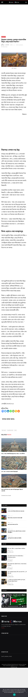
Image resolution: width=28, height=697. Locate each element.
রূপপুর (15, 430)
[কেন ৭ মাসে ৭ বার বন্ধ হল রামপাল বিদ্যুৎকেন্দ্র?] (14, 463)
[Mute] (22, 606)
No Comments (20, 44)
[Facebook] (2, 411)
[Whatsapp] (10, 411)
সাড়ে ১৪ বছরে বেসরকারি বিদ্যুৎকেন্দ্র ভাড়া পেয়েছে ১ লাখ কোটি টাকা (13, 453)
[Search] (26, 2)
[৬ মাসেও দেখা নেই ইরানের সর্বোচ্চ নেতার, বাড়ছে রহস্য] (4, 510)
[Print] (18, 411)
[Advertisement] (14, 19)
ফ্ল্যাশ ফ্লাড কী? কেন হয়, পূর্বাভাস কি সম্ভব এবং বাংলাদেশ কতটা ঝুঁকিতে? (16, 532)
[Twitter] (5, 411)
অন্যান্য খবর (3, 36)
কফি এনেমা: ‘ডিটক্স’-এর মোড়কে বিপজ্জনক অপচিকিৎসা (16, 548)
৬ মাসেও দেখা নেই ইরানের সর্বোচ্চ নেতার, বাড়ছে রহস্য (16, 511)
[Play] (3, 606)
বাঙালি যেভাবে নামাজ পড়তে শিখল (13, 524)
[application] (14, 600)
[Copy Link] (16, 411)
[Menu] (2, 2)
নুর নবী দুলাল (10, 560)
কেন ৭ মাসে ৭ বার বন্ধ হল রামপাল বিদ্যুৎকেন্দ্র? (9, 471)
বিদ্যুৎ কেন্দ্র (4, 430)
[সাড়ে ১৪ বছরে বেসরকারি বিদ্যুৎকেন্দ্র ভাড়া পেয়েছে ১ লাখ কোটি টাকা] (14, 445)
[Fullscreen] (25, 606)
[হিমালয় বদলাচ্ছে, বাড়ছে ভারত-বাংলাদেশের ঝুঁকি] (4, 517)
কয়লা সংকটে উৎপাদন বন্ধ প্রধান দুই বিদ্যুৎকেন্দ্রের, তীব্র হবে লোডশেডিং (12, 490)
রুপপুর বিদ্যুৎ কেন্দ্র (10, 430)
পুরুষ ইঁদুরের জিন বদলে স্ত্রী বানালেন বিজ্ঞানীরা (14, 538)
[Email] (13, 411)
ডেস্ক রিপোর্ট (7, 44)
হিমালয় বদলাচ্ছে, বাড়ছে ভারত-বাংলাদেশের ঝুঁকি (15, 517)
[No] (26, 692)
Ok (14, 694)
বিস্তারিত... (3, 627)
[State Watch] (14, 2)
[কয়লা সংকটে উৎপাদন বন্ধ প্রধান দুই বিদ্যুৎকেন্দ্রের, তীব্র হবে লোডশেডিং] (14, 481)
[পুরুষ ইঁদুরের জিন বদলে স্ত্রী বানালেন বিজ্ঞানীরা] (4, 537)
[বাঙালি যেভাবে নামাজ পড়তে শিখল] (4, 524)
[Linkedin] (8, 411)
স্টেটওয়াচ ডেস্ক (11, 552)
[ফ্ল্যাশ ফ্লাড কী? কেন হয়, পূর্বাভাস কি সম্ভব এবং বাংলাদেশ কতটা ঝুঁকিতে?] (4, 530)
